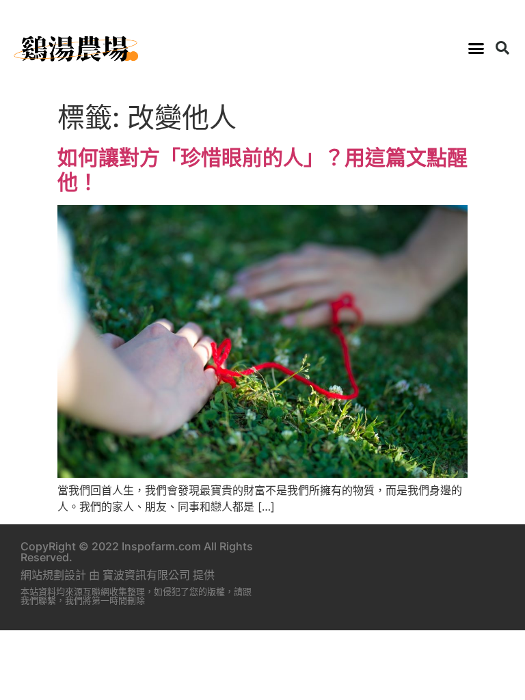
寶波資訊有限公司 (146, 575)
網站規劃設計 (53, 575)
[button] (476, 48)
